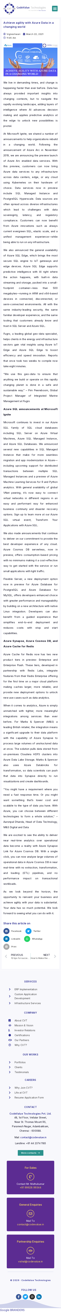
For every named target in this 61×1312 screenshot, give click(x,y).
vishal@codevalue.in (30, 1261)
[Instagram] (32, 1296)
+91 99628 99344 (30, 1187)
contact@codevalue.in (33, 1137)
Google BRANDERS (12, 1310)
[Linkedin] (39, 1296)
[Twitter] (25, 1296)
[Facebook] (18, 1296)
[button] (55, 8)
